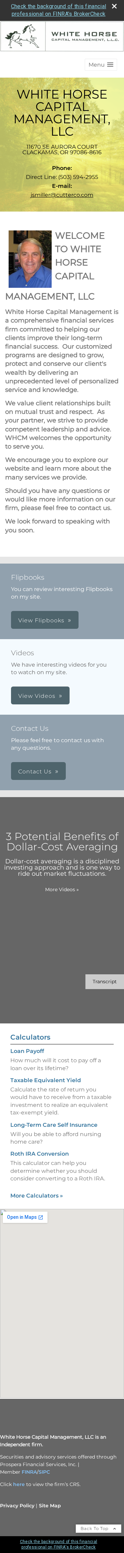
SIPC (44, 1472)
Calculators (30, 1037)
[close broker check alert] (114, 6)
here (19, 1484)
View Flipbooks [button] (41, 620)
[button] (101, 65)
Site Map (50, 1506)
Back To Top (95, 1528)
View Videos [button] (36, 696)
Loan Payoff (27, 1051)
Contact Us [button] (35, 771)
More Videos (62, 889)
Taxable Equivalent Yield (45, 1080)
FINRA (29, 1472)
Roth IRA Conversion (39, 1153)
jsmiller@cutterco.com (62, 195)
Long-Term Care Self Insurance (53, 1125)
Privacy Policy (17, 1506)
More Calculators (36, 1195)
